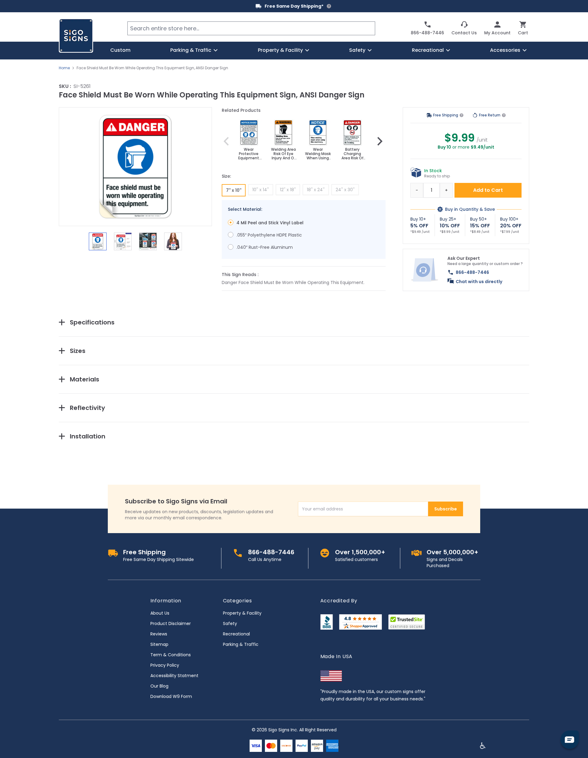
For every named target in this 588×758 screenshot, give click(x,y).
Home (64, 68)
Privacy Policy (164, 665)
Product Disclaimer (170, 623)
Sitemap (159, 644)
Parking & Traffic (240, 644)
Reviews (158, 634)
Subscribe (445, 509)
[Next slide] (379, 141)
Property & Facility (242, 613)
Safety (230, 623)
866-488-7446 (472, 272)
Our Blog (159, 686)
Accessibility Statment (174, 676)
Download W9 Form (171, 696)
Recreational (236, 634)
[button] (135, 167)
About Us (159, 613)
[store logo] (76, 35)
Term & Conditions (170, 655)
